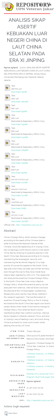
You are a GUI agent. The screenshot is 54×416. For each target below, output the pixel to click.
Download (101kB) (19, 195)
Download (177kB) (19, 182)
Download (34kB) (19, 92)
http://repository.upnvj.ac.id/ (29, 225)
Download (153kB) (19, 124)
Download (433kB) (19, 163)
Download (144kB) (19, 137)
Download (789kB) (19, 150)
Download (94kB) (19, 111)
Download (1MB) (18, 208)
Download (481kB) (19, 101)
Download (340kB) (19, 221)
